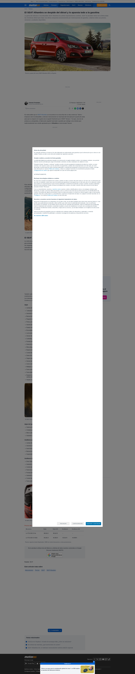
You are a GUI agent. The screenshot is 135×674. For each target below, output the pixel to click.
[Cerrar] (94, 662)
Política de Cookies (54, 168)
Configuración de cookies (40, 170)
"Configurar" (37, 195)
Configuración (78, 523)
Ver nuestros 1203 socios (41, 215)
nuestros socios (56, 189)
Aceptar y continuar (93, 523)
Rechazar (63, 523)
